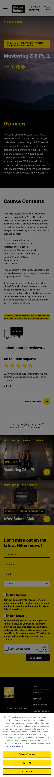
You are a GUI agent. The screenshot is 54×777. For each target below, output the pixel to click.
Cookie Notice (16, 746)
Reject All (27, 763)
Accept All (27, 771)
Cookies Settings (27, 754)
